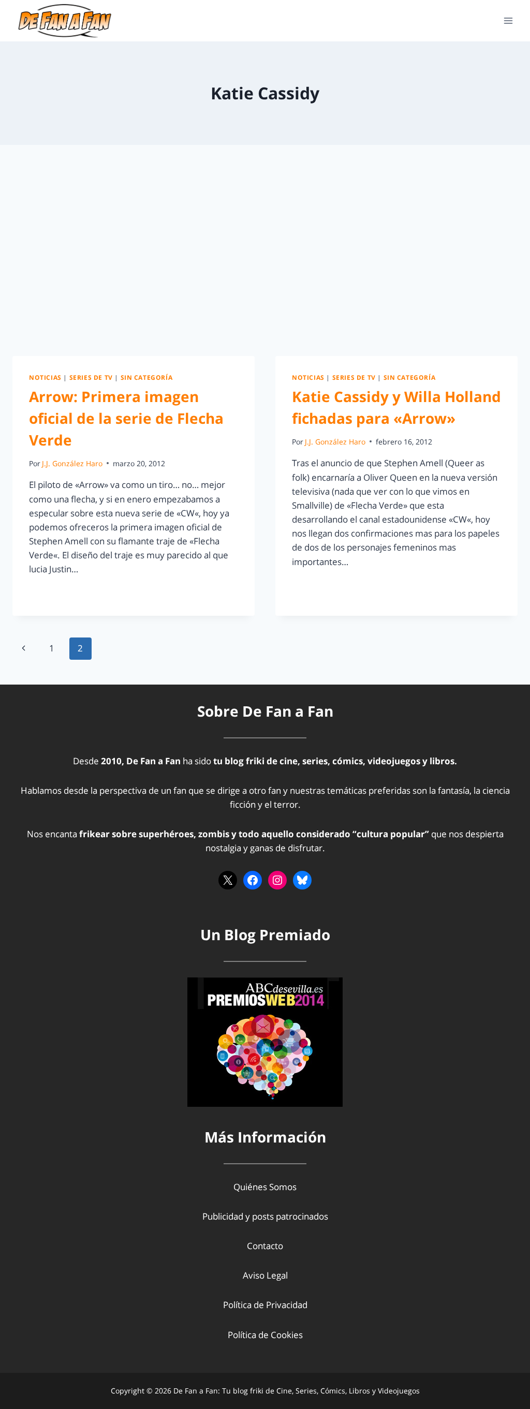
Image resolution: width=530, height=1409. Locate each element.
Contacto (265, 1246)
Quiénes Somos (265, 1187)
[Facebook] (252, 880)
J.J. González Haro (72, 463)
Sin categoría (147, 377)
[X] (227, 880)
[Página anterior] (23, 648)
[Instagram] (277, 880)
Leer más (53, 593)
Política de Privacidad (265, 1305)
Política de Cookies (265, 1335)
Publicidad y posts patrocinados (265, 1216)
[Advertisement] (265, 258)
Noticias (45, 377)
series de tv (91, 377)
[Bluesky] (302, 880)
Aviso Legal (265, 1275)
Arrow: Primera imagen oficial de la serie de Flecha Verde (126, 418)
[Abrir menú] (508, 20)
